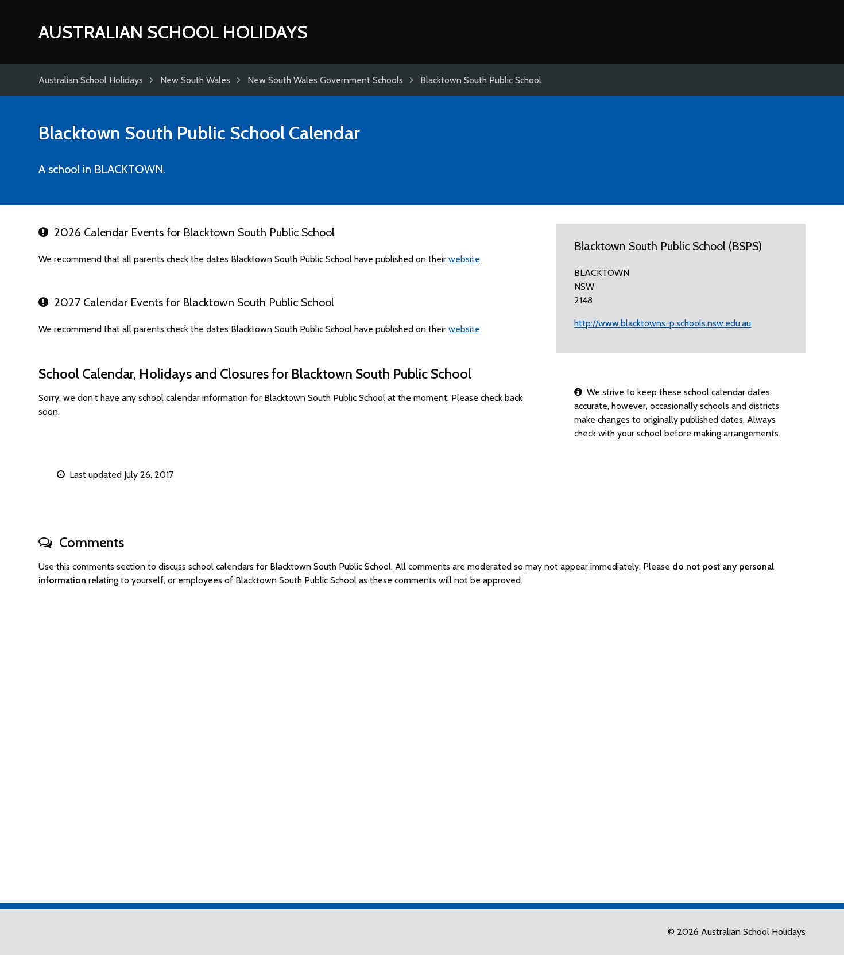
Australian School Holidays (173, 32)
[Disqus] (422, 740)
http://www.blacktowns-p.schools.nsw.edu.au (662, 323)
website (464, 259)
